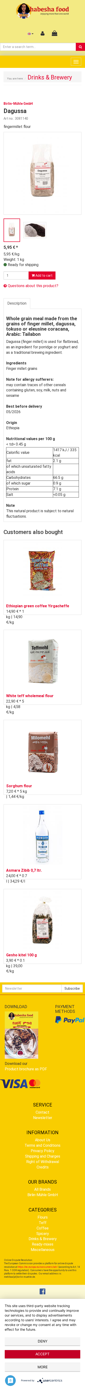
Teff (43, 1222)
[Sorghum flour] (42, 750)
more (43, 1367)
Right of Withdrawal (42, 1161)
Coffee (43, 1228)
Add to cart (43, 275)
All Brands (42, 1189)
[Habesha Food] (42, 11)
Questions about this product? (32, 286)
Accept (42, 1354)
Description (16, 303)
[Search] (80, 47)
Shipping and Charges (42, 1156)
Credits (43, 1167)
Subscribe (72, 988)
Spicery (42, 1233)
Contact (42, 1112)
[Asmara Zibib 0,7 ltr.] (42, 835)
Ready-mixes (42, 1244)
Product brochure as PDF (26, 1069)
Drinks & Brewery (43, 1239)
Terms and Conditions (42, 1145)
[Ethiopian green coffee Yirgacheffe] (42, 570)
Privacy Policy (42, 1151)
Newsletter (42, 1117)
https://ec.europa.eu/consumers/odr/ (38, 1267)
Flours (43, 1217)
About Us (42, 1140)
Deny (42, 1341)
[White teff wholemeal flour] (42, 660)
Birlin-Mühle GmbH (42, 1195)
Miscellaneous (43, 1249)
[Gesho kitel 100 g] (42, 919)
